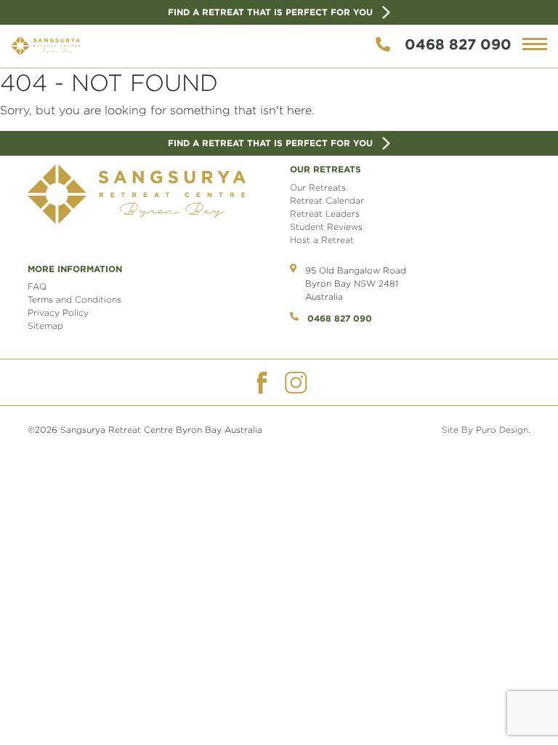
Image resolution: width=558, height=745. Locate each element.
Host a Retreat (322, 239)
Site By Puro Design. (486, 429)
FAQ (37, 286)
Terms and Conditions (74, 299)
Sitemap (45, 325)
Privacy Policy (58, 312)
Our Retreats (318, 187)
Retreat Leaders (325, 213)
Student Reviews (326, 226)
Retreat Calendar (327, 200)
